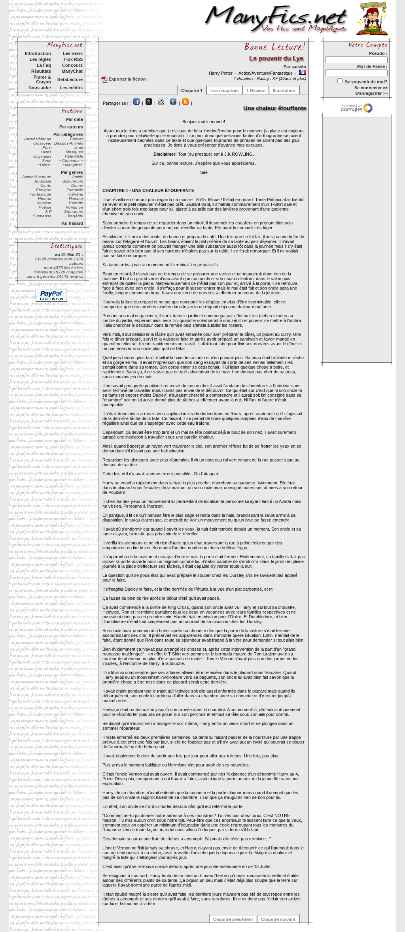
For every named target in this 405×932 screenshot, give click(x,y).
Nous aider (39, 87)
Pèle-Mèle (74, 156)
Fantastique (40, 194)
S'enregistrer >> (371, 93)
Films (46, 147)
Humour (76, 198)
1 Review (255, 90)
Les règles (40, 59)
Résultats (41, 71)
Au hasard (72, 223)
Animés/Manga (37, 139)
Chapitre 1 (191, 90)
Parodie (76, 203)
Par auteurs (71, 126)
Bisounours (72, 181)
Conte (45, 185)
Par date (74, 119)
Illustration (284, 90)
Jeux (78, 147)
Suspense (42, 216)
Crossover (42, 143)
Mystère (44, 203)
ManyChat (72, 71)
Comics (76, 139)
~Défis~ (44, 165)
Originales (42, 156)
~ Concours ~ (71, 160)
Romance (74, 207)
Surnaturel (73, 211)
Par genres (72, 172)
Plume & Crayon (42, 79)
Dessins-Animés (68, 143)
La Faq (44, 65)
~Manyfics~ (72, 165)
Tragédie (75, 216)
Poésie (45, 207)
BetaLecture (70, 79)
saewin (298, 66)
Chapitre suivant (278, 919)
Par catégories (68, 134)
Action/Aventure (36, 177)
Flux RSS (73, 59)
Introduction (38, 53)
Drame (77, 185)
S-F (48, 211)
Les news (73, 53)
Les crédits (71, 87)
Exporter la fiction (127, 79)
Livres (46, 152)
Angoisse (42, 181)
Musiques (74, 152)
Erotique (43, 190)
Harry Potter (221, 73)
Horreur (44, 198)
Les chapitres (224, 90)
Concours (72, 65)
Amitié (77, 177)
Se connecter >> (371, 87)
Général (75, 194)
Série (46, 160)
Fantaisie (74, 190)
